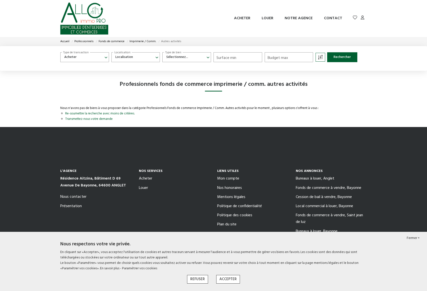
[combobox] (85, 57)
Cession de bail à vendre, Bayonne (324, 197)
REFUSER (197, 279)
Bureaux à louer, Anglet (315, 178)
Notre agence (299, 18)
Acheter (242, 18)
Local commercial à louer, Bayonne (324, 206)
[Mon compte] (362, 18)
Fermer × (413, 238)
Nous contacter (73, 197)
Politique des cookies (234, 215)
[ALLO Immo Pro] (84, 18)
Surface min (226, 58)
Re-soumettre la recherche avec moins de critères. (100, 113)
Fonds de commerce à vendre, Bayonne (328, 188)
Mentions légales (231, 197)
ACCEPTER (228, 279)
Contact (333, 18)
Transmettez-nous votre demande (89, 119)
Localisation (122, 52)
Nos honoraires (229, 188)
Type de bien (173, 52)
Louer (267, 18)
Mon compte (228, 178)
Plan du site (226, 224)
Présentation (71, 206)
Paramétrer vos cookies (139, 268)
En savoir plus (110, 268)
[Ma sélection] (355, 18)
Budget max (278, 58)
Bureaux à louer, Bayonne (317, 231)
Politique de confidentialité (239, 206)
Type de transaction (76, 52)
